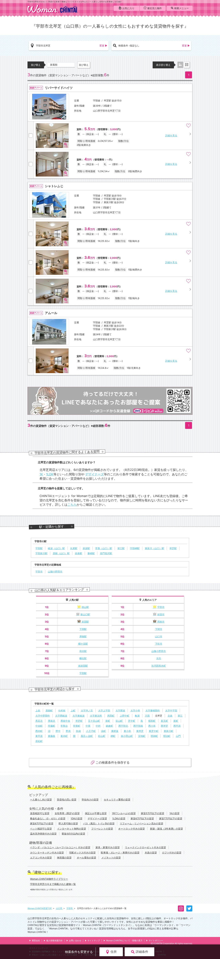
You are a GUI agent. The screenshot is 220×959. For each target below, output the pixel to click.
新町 (175, 720)
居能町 (49, 710)
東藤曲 (51, 735)
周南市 (160, 621)
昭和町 (152, 720)
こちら (72, 504)
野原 (68, 730)
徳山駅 (85, 607)
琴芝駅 (173, 548)
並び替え (84, 64)
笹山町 (119, 720)
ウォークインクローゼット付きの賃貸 (145, 847)
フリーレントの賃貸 (102, 828)
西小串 (152, 725)
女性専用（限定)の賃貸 (67, 813)
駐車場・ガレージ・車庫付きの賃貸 (120, 852)
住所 (114, 951)
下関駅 (83, 629)
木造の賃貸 (151, 852)
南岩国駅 (83, 665)
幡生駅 (83, 658)
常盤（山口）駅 (103, 548)
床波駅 (86, 548)
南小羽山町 (127, 735)
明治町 (166, 735)
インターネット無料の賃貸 (71, 828)
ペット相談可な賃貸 (41, 828)
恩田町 (110, 715)
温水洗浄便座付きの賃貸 (43, 833)
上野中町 (124, 715)
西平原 (177, 725)
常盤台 (64, 725)
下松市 (158, 643)
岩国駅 (85, 621)
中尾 (88, 725)
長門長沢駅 (106, 553)
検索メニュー (181, 8)
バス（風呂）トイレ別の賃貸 (98, 823)
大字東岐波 (79, 715)
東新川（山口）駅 (154, 548)
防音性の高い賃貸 (66, 799)
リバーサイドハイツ (59, 88)
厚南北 (51, 720)
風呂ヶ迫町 (87, 735)
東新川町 (168, 730)
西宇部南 (138, 725)
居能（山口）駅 (61, 553)
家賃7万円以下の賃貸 (170, 818)
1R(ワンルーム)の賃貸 (124, 813)
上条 (37, 710)
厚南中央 (65, 720)
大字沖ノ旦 (87, 710)
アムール (51, 313)
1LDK (49, 474)
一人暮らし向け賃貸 (41, 799)
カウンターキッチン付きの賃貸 (47, 852)
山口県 (59, 908)
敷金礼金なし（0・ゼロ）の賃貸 (47, 818)
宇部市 (39, 571)
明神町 (154, 735)
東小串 (127, 730)
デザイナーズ (94, 474)
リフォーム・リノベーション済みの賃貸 (141, 823)
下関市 (158, 629)
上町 (73, 710)
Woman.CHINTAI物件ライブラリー (49, 878)
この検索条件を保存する (113, 762)
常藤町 (51, 725)
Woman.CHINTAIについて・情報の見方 (124, 940)
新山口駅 (85, 614)
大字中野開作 (42, 715)
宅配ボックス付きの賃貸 (82, 852)
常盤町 (76, 725)
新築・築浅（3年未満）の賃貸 (166, 828)
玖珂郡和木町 (158, 665)
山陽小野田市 (55, 571)
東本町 (64, 735)
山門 (178, 735)
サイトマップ (93, 940)
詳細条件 (142, 951)
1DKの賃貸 (76, 818)
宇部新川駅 (41, 553)
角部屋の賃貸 (64, 857)
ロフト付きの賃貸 (171, 852)
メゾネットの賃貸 (111, 857)
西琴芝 (164, 725)
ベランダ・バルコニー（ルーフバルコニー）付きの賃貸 (60, 847)
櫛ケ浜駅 (83, 643)
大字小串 (135, 710)
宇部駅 (39, 548)
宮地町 (141, 735)
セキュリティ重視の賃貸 (117, 799)
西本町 (39, 730)
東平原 (39, 735)
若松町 (39, 741)
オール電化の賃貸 (86, 857)
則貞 (78, 730)
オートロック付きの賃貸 (131, 828)
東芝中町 (153, 730)
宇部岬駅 (135, 548)
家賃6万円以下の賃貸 (142, 818)
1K (41, 474)
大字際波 (120, 710)
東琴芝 (140, 730)
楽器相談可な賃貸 (39, 813)
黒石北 (39, 720)
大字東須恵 (96, 715)
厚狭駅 (83, 636)
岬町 (113, 735)
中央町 (39, 725)
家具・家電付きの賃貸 (108, 847)
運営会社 (36, 940)
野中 (58, 730)
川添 (147, 715)
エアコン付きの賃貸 (41, 857)
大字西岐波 (61, 715)
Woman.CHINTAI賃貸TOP (40, 908)
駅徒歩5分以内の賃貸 (73, 833)
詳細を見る (171, 135)
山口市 (158, 636)
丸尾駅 (73, 548)
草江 (180, 715)
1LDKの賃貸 (118, 818)
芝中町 (131, 720)
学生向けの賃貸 (90, 799)
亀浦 (137, 715)
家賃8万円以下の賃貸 (41, 823)
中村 (98, 725)
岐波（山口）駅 (56, 548)
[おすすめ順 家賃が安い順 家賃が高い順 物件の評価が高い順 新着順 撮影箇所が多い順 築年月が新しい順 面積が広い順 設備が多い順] (61, 64)
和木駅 (83, 651)
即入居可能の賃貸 (68, 823)
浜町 (103, 730)
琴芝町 (79, 720)
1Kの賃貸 (174, 813)
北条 (170, 715)
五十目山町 (94, 720)
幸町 (107, 720)
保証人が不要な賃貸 (96, 813)
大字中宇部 (171, 710)
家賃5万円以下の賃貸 (152, 813)
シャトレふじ (54, 186)
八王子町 (91, 730)
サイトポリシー (156, 940)
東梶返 (114, 730)
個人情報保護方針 (54, 940)
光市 (158, 658)
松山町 (101, 735)
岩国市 (160, 614)
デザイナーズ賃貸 (97, 818)
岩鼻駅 (78, 553)
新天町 (164, 720)
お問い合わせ (75, 940)
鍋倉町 (109, 725)
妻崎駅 (91, 553)
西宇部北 (123, 725)
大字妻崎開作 (152, 710)
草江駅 (121, 548)
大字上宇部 (104, 710)
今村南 (61, 710)
